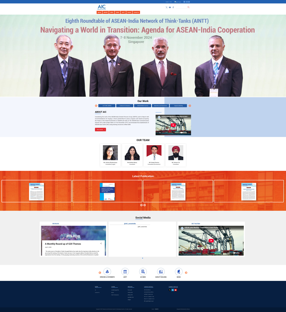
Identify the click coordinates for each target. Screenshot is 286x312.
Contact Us (136, 12)
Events (178, 105)
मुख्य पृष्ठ (99, 12)
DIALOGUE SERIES (160, 105)
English (167, 1)
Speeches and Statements (124, 105)
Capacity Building (142, 105)
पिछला (96, 105)
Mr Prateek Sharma (110, 162)
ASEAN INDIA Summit (106, 105)
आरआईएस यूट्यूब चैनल (115, 290)
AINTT (123, 12)
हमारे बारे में (106, 12)
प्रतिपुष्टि (129, 299)
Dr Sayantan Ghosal (154, 162)
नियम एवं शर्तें (130, 290)
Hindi (171, 1)
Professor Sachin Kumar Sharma (175, 162)
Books (112, 292)
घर (95, 290)
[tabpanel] (73, 239)
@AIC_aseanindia (142, 226)
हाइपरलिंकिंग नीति (131, 297)
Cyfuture (188, 309)
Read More (100, 129)
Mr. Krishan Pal (132, 162)
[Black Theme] (178, 1)
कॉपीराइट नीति (130, 294)
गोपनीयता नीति (130, 292)
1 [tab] (142, 258)
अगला (189, 105)
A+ (184, 1)
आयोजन (111, 12)
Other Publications (115, 294)
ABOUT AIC (100, 111)
